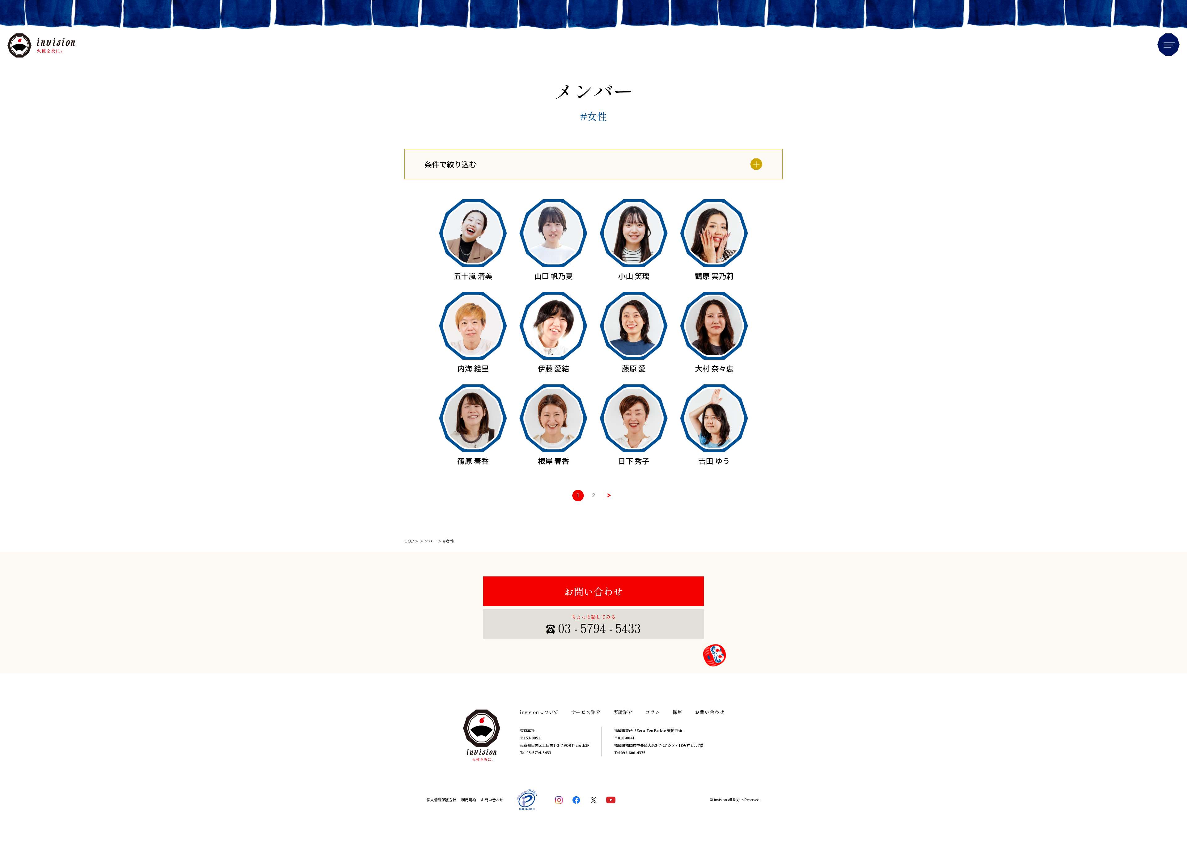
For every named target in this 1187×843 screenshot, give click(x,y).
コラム (652, 712)
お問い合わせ (593, 591)
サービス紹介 (586, 712)
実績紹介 (623, 712)
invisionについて (539, 712)
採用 (677, 712)
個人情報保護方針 (441, 799)
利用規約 (468, 799)
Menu (1168, 44)
